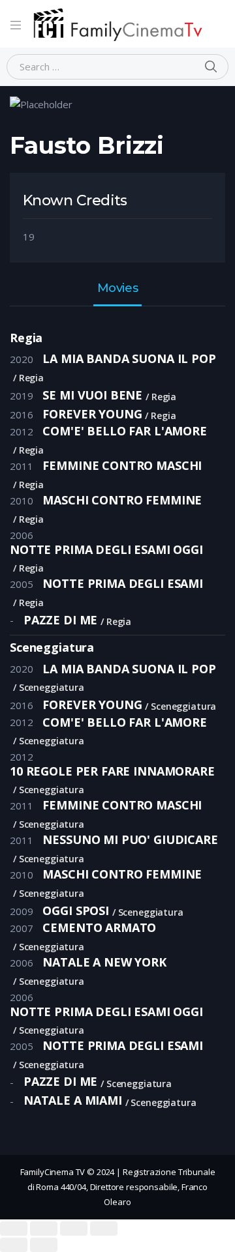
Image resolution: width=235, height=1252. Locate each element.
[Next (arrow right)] (43, 1245)
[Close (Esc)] (13, 1228)
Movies (117, 288)
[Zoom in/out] (104, 1228)
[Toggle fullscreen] (73, 1228)
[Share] (43, 1228)
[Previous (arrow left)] (13, 1245)
